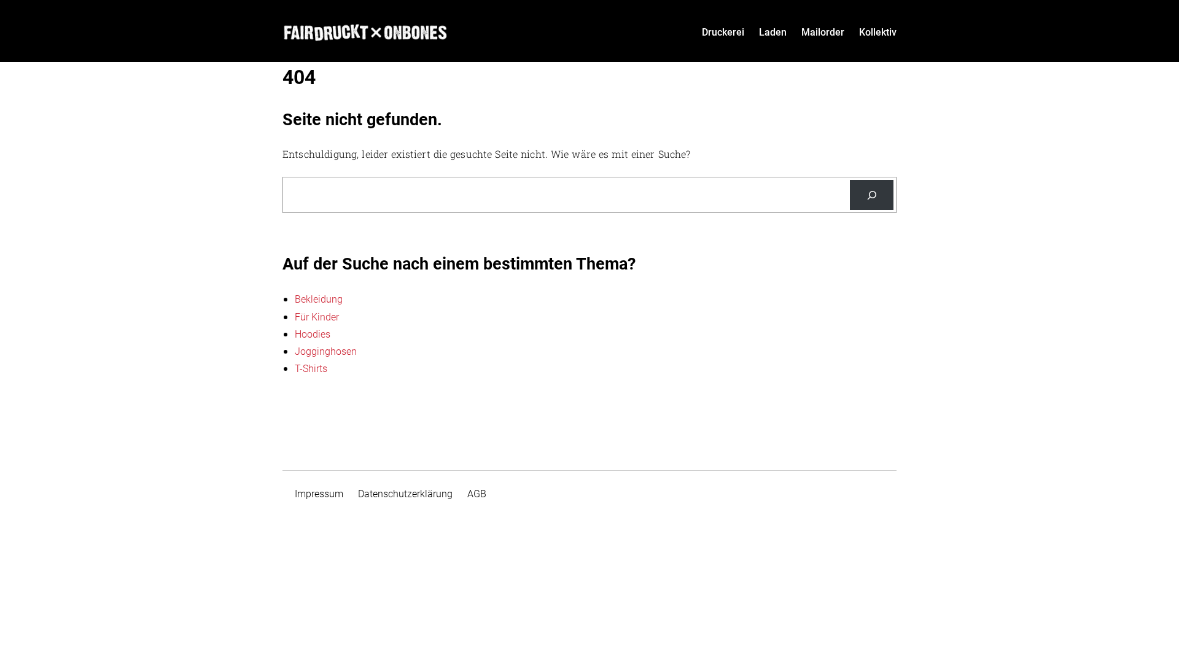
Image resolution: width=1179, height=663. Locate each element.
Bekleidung (319, 299)
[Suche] (871, 195)
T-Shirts (311, 368)
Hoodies (312, 334)
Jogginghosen (326, 351)
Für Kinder (317, 317)
